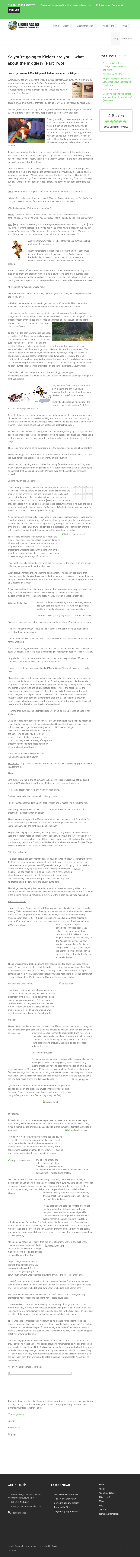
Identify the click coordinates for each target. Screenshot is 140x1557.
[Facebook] (129, 1546)
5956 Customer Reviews (116, 126)
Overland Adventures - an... (67, 1494)
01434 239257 (26, 5)
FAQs (101, 1501)
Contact (103, 1509)
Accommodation (107, 1493)
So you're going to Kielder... (67, 1503)
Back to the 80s (62, 1507)
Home (101, 1484)
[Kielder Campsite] (24, 25)
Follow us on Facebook (109, 5)
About (102, 1489)
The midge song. (16, 1414)
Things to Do (105, 1497)
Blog (101, 1505)
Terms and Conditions (109, 1514)
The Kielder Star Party (65, 1498)
